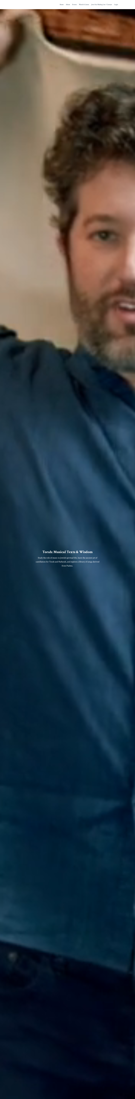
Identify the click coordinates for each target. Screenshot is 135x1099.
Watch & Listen (84, 4)
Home (62, 4)
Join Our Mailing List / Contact (101, 4)
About (68, 4)
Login (116, 4)
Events (74, 4)
